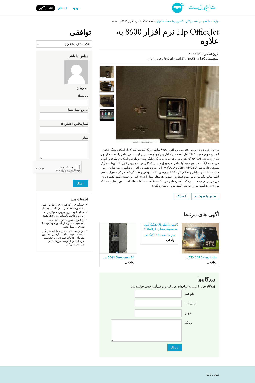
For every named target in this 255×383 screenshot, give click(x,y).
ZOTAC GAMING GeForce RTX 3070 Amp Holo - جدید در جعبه (200, 257)
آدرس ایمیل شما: (77, 110)
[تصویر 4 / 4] (106, 122)
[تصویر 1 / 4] (167, 104)
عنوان (188, 313)
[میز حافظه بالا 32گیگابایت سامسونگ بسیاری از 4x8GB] (159, 227)
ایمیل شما (190, 303)
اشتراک (181, 196)
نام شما (189, 294)
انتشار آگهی (45, 8)
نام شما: (83, 96)
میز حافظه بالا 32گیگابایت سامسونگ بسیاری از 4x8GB (159, 235)
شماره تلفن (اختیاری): (74, 124)
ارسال (174, 348)
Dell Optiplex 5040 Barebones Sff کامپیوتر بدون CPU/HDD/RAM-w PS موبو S (118, 257)
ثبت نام (62, 8)
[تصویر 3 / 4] (106, 108)
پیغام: (85, 138)
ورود (75, 8)
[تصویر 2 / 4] (106, 93)
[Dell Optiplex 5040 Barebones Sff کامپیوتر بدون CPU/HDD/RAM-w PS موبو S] (118, 238)
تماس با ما (213, 374)
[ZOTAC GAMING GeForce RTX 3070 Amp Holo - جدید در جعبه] (200, 238)
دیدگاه (188, 323)
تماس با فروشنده (205, 196)
